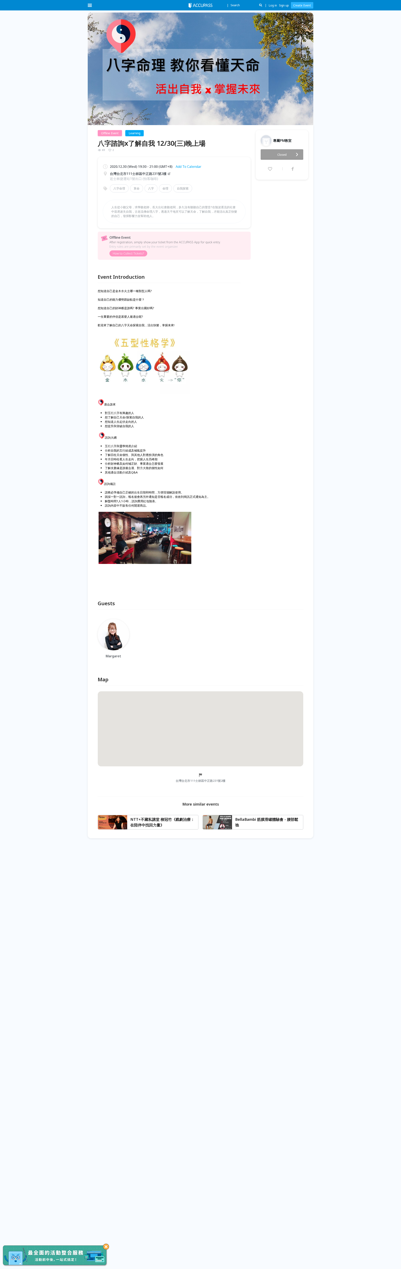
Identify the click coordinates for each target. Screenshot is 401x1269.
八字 (151, 188)
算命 (137, 188)
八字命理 (119, 188)
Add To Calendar (188, 166)
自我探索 (183, 188)
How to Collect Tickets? (128, 253)
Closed (282, 155)
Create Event (302, 5)
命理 (165, 188)
